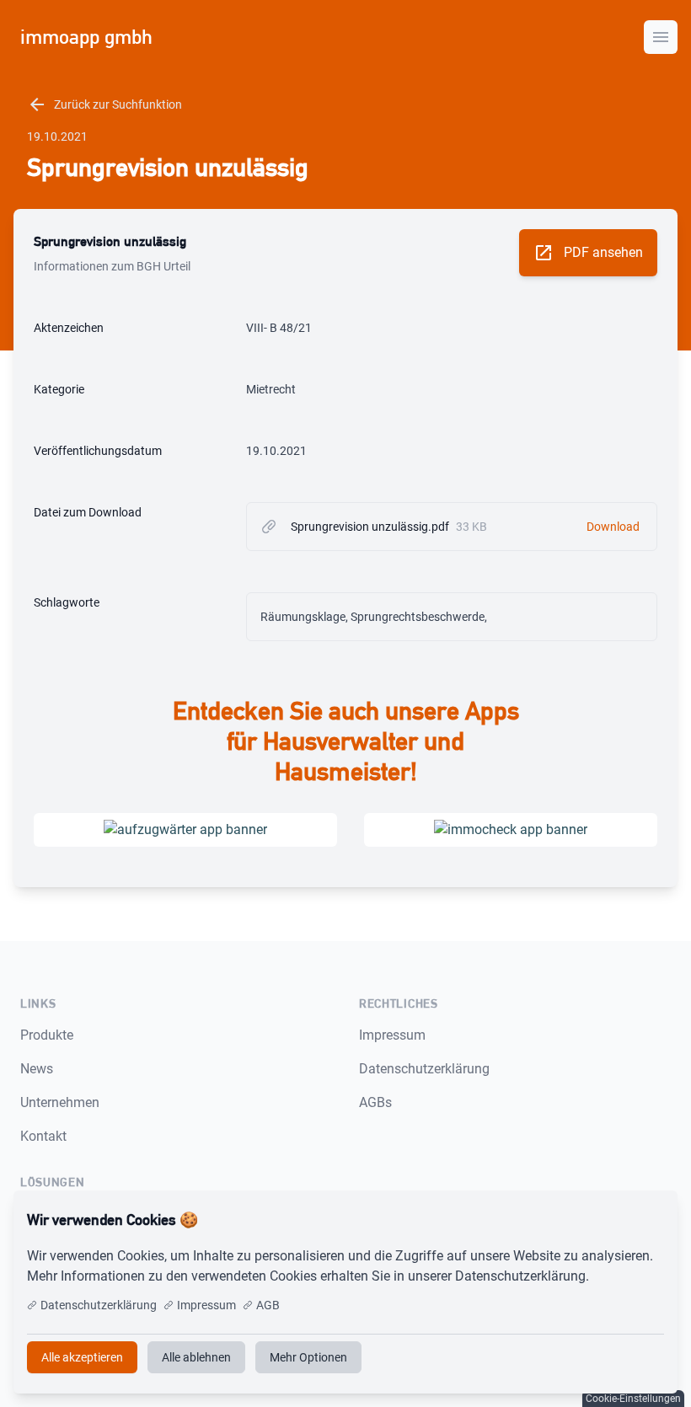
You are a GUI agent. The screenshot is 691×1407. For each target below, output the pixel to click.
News (36, 1069)
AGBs (375, 1102)
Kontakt (43, 1136)
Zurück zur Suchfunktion (104, 104)
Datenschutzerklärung (424, 1069)
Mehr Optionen (308, 1357)
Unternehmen (59, 1102)
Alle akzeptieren (609, 1220)
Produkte (46, 1035)
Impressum (392, 1035)
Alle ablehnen (196, 1357)
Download (613, 526)
